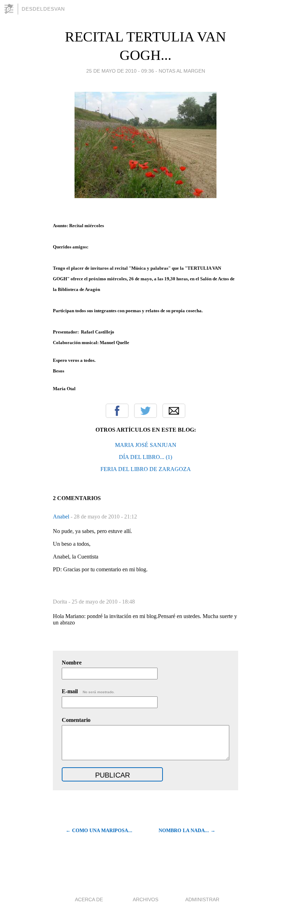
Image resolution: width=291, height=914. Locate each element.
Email (174, 411)
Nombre (72, 663)
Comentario (76, 720)
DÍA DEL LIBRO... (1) (145, 457)
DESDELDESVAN (43, 9)
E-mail (88, 691)
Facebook (117, 411)
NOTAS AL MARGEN (182, 71)
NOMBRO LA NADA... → (187, 830)
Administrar (202, 899)
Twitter (145, 411)
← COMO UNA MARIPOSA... (99, 830)
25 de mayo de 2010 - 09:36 (120, 71)
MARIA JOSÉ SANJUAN (145, 445)
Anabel (62, 517)
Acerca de (89, 899)
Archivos (145, 899)
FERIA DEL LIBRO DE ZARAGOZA (145, 469)
